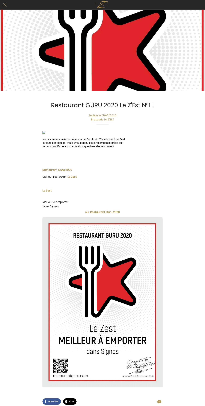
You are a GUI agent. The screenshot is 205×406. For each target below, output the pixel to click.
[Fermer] (5, 5)
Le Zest (72, 177)
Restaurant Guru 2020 (57, 170)
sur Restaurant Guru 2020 (102, 212)
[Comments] (159, 401)
